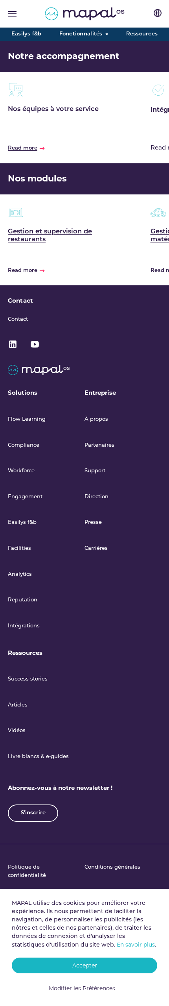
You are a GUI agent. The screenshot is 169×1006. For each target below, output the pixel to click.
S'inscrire (33, 813)
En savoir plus (136, 944)
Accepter (84, 965)
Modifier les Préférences (82, 988)
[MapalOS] (85, 14)
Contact (20, 300)
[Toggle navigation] (12, 13)
